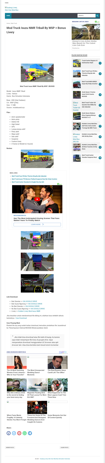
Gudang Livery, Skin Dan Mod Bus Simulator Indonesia (55, 459)
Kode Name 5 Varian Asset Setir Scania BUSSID (88, 94)
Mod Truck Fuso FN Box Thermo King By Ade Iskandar (29, 176)
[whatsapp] (25, 433)
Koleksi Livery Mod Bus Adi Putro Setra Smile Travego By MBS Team (89, 126)
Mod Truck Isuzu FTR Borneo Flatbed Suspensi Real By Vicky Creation (34, 179)
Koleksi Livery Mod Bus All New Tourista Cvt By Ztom (89, 147)
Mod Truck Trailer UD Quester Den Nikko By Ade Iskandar (89, 105)
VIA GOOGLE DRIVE (30, 301)
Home (6, 3)
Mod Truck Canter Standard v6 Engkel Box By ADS (28, 182)
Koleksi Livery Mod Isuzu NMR (29, 311)
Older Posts (64, 447)
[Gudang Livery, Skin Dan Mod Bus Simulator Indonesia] (12, 8)
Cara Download (21, 318)
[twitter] (14, 433)
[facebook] (9, 433)
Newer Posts (10, 447)
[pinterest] (19, 433)
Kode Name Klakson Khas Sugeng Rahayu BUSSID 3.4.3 (89, 115)
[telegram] (30, 433)
